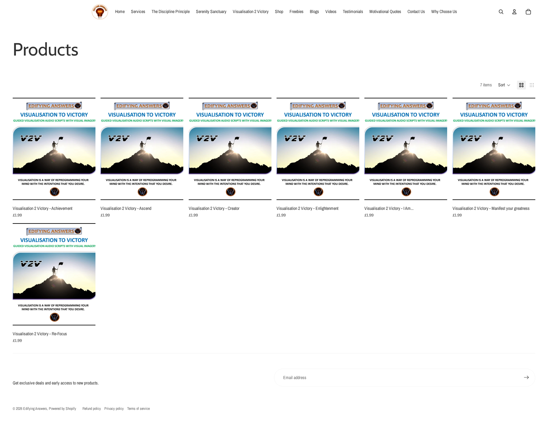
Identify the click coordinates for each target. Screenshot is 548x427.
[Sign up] (526, 377)
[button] (504, 85)
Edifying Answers (35, 408)
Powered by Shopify (62, 408)
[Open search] (501, 12)
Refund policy (91, 408)
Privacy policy (114, 408)
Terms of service (138, 408)
